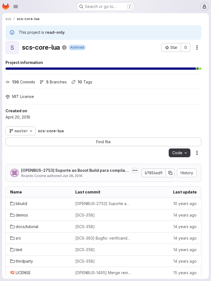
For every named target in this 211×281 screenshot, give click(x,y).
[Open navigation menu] (15, 6)
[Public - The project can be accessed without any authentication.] (64, 47)
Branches (56, 82)
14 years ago (185, 215)
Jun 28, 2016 (72, 176)
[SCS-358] (85, 215)
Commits (23, 82)
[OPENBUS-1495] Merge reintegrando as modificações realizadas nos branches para (103, 272)
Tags (85, 82)
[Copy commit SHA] (170, 172)
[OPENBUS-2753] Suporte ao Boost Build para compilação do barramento (74, 170)
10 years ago (185, 203)
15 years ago (185, 272)
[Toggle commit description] (134, 170)
